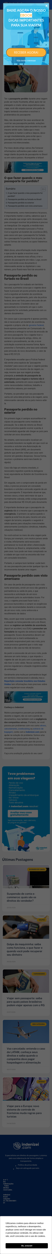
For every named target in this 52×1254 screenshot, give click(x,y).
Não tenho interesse (26, 60)
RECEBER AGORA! (26, 52)
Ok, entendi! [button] (26, 1246)
